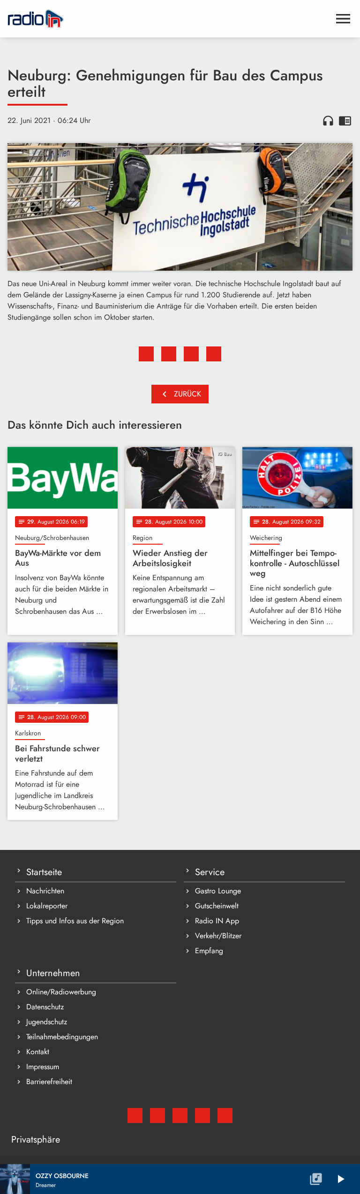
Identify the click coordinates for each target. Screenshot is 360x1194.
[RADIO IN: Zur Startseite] (169, 18)
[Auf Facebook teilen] (146, 353)
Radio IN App (217, 920)
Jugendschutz (46, 1021)
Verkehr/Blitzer (218, 935)
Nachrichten (45, 890)
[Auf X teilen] (168, 353)
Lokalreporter (47, 905)
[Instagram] (180, 1115)
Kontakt (37, 1051)
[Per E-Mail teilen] (213, 353)
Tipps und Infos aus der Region (75, 920)
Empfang (209, 950)
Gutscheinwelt (217, 905)
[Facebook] (157, 1115)
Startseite (44, 872)
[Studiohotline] (225, 1115)
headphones (328, 120)
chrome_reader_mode (345, 120)
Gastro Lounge (218, 890)
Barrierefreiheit (49, 1081)
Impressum (42, 1066)
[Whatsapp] (202, 1115)
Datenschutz (45, 1006)
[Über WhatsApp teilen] (191, 353)
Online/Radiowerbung (61, 991)
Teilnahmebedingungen (62, 1036)
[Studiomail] (135, 1115)
